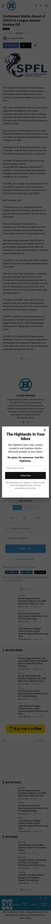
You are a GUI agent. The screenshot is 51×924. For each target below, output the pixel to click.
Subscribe (25, 475)
